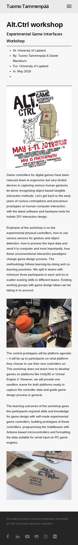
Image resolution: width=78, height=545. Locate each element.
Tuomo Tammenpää (27, 6)
